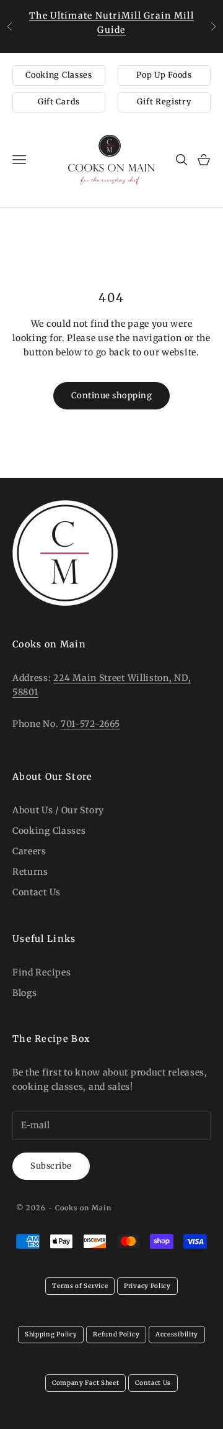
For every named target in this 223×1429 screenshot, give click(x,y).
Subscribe (51, 1166)
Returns (30, 871)
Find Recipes (41, 972)
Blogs (24, 992)
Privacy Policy (147, 1286)
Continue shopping (111, 395)
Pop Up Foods (163, 75)
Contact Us (36, 892)
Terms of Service (80, 1286)
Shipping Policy (51, 1334)
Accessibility (176, 1334)
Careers (29, 851)
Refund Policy (116, 1334)
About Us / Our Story (58, 810)
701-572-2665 (90, 723)
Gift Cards (59, 101)
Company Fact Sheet (86, 1383)
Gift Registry (164, 101)
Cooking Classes (58, 75)
